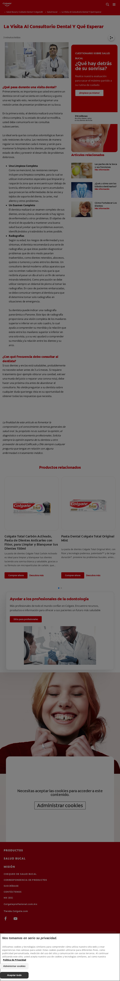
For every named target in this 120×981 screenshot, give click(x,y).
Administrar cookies (14, 966)
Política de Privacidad (14, 959)
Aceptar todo (14, 975)
